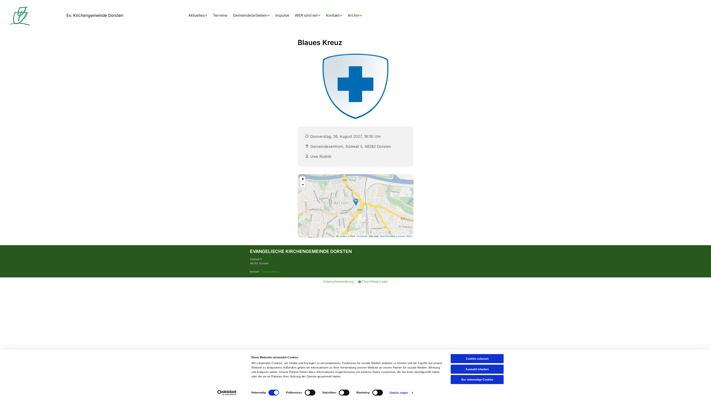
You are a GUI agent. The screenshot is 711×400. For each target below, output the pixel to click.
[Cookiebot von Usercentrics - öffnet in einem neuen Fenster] (227, 393)
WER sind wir (306, 15)
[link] (198, 15)
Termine (220, 15)
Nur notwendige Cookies (477, 379)
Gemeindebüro (270, 271)
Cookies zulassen (477, 358)
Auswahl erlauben (477, 369)
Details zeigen (399, 392)
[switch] (310, 393)
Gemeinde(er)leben (250, 15)
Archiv (353, 15)
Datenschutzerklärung (338, 281)
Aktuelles (196, 15)
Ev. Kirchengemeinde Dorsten (94, 15)
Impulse (282, 15)
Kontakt (333, 15)
